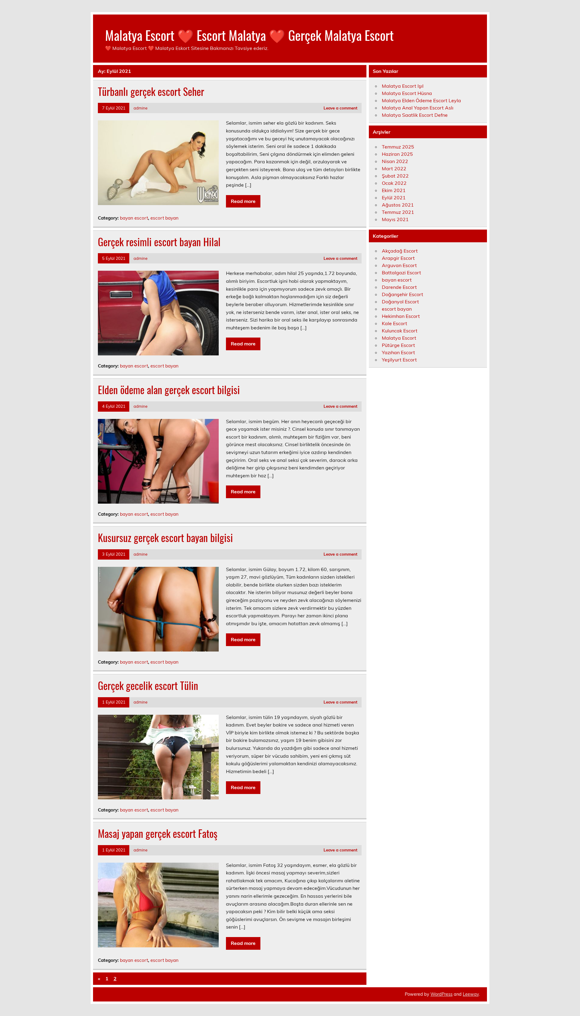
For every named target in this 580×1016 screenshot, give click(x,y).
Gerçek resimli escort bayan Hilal (159, 241)
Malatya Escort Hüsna (407, 93)
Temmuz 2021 (398, 212)
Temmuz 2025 (398, 147)
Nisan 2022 (395, 161)
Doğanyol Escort (400, 302)
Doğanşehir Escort (402, 294)
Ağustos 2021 (398, 205)
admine (140, 107)
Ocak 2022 (394, 183)
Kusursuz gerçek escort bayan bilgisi (165, 537)
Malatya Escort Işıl (403, 86)
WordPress (441, 994)
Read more (243, 201)
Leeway (471, 994)
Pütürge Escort (398, 345)
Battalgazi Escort (401, 273)
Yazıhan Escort (398, 352)
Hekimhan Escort (401, 316)
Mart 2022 (394, 168)
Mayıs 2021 (395, 219)
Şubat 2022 (395, 176)
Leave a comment (340, 107)
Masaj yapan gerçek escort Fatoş (158, 833)
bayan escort (134, 218)
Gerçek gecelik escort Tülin (148, 685)
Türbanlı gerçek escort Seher (151, 91)
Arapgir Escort (398, 258)
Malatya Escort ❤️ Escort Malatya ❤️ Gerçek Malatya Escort (249, 34)
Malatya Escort (399, 338)
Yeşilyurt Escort (399, 360)
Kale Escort (394, 323)
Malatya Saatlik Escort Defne (415, 115)
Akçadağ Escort (400, 251)
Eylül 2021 (394, 197)
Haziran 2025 (397, 154)
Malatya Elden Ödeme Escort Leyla (421, 100)
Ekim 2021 (394, 190)
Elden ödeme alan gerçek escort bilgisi (169, 389)
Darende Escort (399, 287)
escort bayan (164, 218)
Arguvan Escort (399, 265)
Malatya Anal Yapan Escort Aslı (417, 108)
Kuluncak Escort (399, 331)
